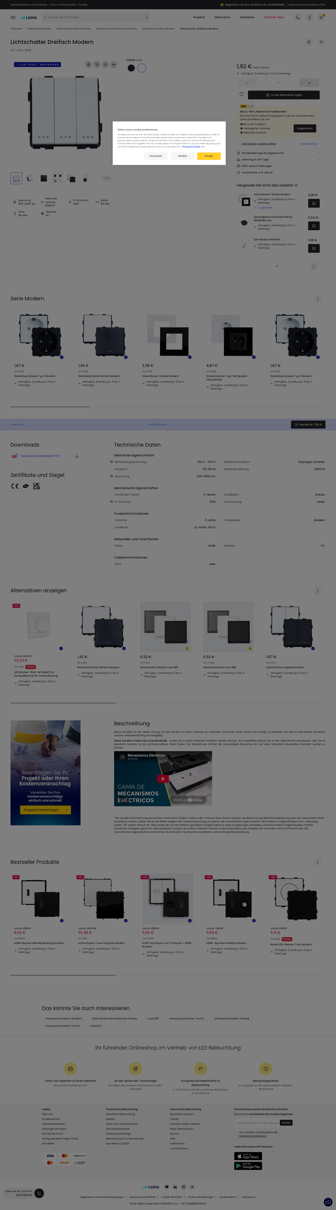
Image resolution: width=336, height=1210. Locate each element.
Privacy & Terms (191, 146)
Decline (182, 156)
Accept (209, 156)
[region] (169, 143)
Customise (155, 156)
